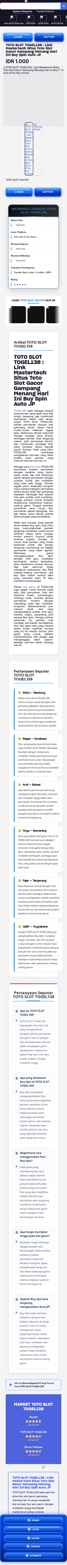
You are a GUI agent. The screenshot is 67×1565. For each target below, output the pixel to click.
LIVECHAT (35, 1546)
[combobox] (30, 6)
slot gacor (29, 586)
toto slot (35, 466)
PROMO (35, 1520)
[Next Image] (61, 96)
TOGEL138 (20, 410)
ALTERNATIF (35, 1554)
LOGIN (18, 37)
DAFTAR (49, 37)
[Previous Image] (5, 96)
